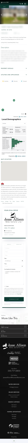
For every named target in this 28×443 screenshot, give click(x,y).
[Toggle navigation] (25, 4)
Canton (17, 201)
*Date (5, 258)
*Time (5, 263)
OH (10, 201)
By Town (3, 331)
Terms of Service (6, 304)
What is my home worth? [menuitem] (14, 395)
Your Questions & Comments (9, 269)
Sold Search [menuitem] (14, 406)
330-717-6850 (9, 228)
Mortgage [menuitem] (14, 416)
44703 (22, 201)
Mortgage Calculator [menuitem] (14, 387)
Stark (14, 201)
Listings (6, 201)
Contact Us (6, 234)
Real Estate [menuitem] (14, 414)
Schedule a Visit (18, 244)
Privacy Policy (19, 294)
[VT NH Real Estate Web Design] (14, 426)
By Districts (4, 336)
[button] (2, 14)
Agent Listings (4, 327)
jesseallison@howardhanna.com (14, 376)
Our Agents (11, 234)
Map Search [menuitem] (14, 404)
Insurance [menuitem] (14, 418)
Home (2, 201)
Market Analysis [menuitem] (13, 397)
